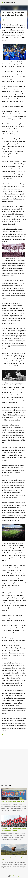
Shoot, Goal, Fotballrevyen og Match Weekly (12, 801)
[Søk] (26, 2)
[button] (3, 20)
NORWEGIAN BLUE (9, 2)
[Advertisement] (14, 766)
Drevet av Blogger (15, 876)
